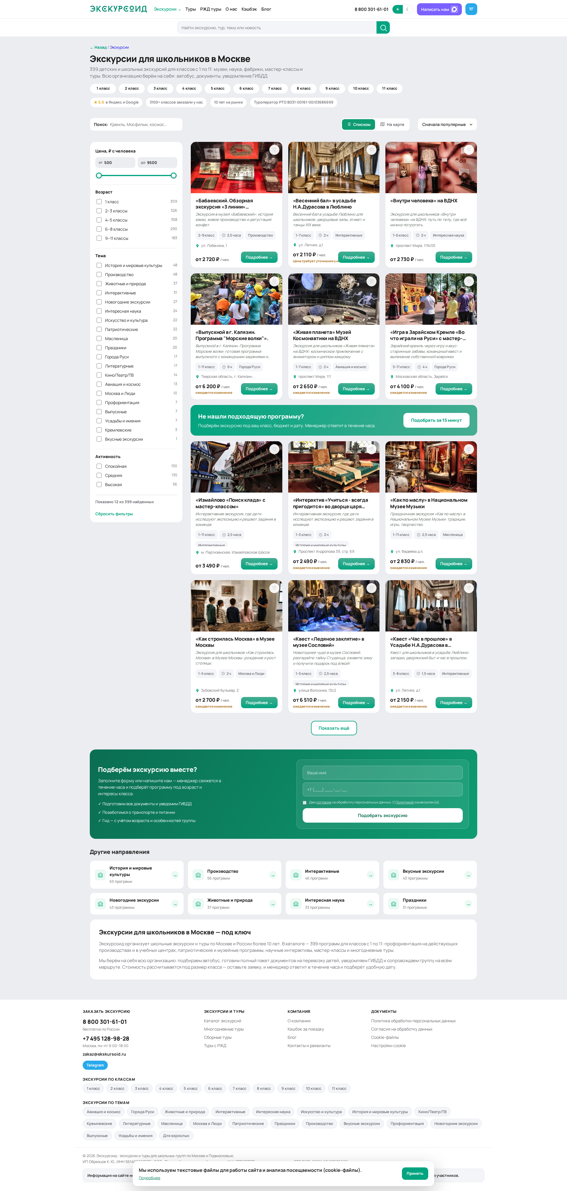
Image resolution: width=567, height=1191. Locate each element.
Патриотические (141, 329)
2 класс (132, 88)
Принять (415, 1173)
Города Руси (141, 357)
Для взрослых (176, 1135)
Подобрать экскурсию (383, 815)
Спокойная (141, 466)
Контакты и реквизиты (309, 1045)
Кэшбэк (249, 9)
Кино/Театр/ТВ (141, 375)
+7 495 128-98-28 (106, 1038)
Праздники (141, 347)
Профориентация (141, 402)
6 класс (246, 88)
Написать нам (435, 9)
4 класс (189, 88)
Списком (362, 124)
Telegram (95, 1065)
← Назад (98, 47)
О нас (231, 9)
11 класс (389, 88)
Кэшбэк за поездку (306, 1029)
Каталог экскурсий (222, 1020)
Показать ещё (334, 728)
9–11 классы (141, 238)
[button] (402, 9)
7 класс (275, 88)
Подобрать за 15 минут (436, 420)
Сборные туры (218, 1037)
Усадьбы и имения (141, 421)
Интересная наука (141, 311)
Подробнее (149, 1177)
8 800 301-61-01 (372, 9)
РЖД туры (210, 9)
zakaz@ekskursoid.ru (104, 1054)
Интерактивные (141, 293)
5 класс (217, 88)
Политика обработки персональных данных (413, 1020)
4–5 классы (141, 220)
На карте (395, 124)
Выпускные (141, 411)
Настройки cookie (388, 1045)
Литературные (141, 366)
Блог (266, 9)
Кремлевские (141, 430)
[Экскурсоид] (118, 9)
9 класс (332, 88)
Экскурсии (167, 9)
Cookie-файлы (385, 1037)
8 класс (304, 88)
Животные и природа (141, 283)
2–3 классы (141, 211)
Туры (190, 9)
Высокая (141, 484)
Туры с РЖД (215, 1045)
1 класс (103, 88)
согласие (323, 802)
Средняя (141, 475)
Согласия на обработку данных (401, 1029)
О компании (299, 1020)
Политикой (404, 802)
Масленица (141, 338)
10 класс (361, 88)
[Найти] (383, 27)
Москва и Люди (141, 393)
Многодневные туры (224, 1029)
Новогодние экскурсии (141, 302)
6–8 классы (141, 229)
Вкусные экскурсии (141, 439)
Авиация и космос (141, 384)
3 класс (160, 88)
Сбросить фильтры (114, 513)
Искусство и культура (141, 320)
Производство (141, 274)
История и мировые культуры (141, 265)
